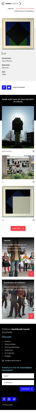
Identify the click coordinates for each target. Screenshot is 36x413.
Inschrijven (26, 389)
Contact (7, 341)
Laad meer (16, 228)
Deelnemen (9, 350)
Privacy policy (8, 405)
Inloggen (8, 356)
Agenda (11, 9)
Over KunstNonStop (12, 347)
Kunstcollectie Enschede (25, 9)
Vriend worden (10, 344)
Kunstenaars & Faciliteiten (24, 11)
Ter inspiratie (9, 353)
